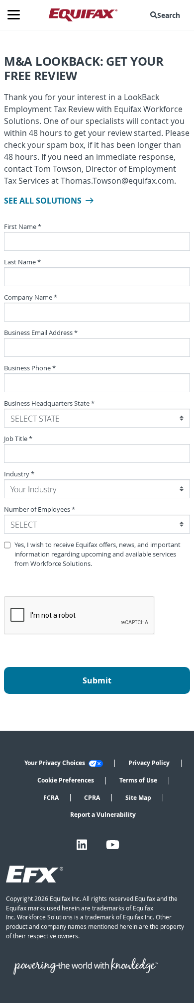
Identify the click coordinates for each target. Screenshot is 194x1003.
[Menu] (17, 15)
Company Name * (30, 297)
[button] (167, 15)
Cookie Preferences (65, 780)
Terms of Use (138, 780)
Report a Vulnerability (103, 814)
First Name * (22, 227)
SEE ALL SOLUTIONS (43, 200)
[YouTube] (112, 845)
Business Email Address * (41, 333)
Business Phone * (30, 368)
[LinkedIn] (82, 845)
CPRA (92, 797)
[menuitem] (167, 15)
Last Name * (22, 262)
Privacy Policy (149, 763)
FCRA (51, 797)
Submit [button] (97, 680)
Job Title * (18, 439)
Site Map (138, 797)
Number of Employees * (39, 509)
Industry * (19, 474)
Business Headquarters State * (49, 403)
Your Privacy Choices (55, 763)
